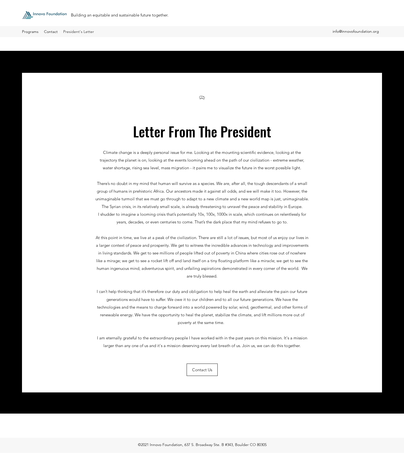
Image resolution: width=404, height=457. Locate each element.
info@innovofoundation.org (356, 31)
